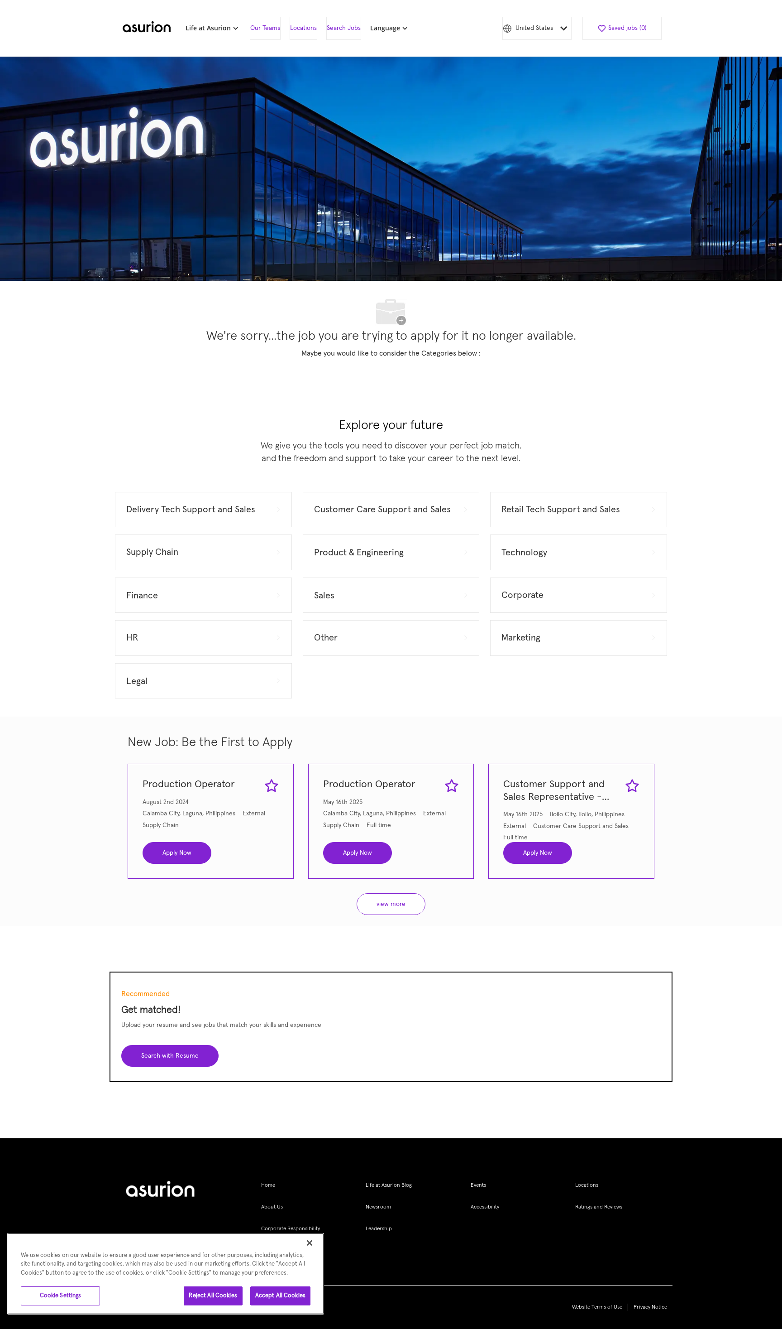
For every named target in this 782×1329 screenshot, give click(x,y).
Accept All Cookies (280, 1296)
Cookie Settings (60, 1296)
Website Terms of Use (597, 1307)
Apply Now (176, 853)
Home (268, 1185)
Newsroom (378, 1207)
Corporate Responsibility (290, 1229)
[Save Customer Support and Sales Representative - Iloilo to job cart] (632, 786)
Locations (303, 28)
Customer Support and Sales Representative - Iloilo (554, 792)
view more (391, 904)
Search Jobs (344, 28)
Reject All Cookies (213, 1296)
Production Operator (189, 785)
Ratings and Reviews (598, 1207)
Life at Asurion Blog (389, 1185)
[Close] (309, 1243)
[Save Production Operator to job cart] (271, 786)
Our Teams (265, 28)
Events (478, 1185)
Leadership (379, 1229)
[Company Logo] (146, 28)
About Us (272, 1207)
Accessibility (485, 1207)
